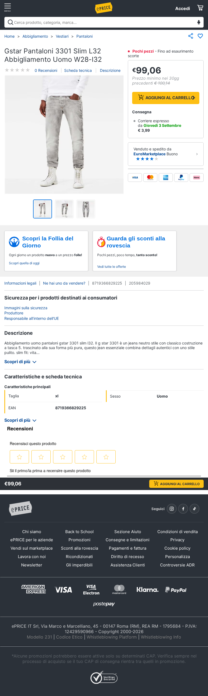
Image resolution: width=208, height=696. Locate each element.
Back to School (79, 531)
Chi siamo (31, 531)
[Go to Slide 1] (42, 208)
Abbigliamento (35, 36)
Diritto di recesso (127, 556)
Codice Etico (69, 637)
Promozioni (79, 539)
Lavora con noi (32, 556)
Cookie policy (177, 548)
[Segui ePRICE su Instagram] (172, 509)
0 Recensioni (46, 70)
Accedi (182, 8)
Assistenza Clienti (127, 565)
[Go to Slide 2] (64, 208)
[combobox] (104, 22)
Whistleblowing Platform (112, 637)
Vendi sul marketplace (32, 548)
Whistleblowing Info (161, 637)
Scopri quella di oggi (24, 263)
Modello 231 (39, 637)
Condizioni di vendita (177, 531)
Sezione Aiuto (127, 531)
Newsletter (31, 565)
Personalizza (177, 556)
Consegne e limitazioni (128, 539)
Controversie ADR (177, 565)
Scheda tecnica (78, 70)
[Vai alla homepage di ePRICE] (20, 509)
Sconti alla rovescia (79, 548)
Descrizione (110, 70)
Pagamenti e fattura (127, 548)
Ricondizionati (79, 556)
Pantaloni (84, 36)
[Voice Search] (199, 23)
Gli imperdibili (79, 565)
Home (9, 36)
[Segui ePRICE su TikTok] (194, 509)
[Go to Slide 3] (85, 208)
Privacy (177, 539)
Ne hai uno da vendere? (64, 283)
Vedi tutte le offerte (111, 267)
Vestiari (62, 36)
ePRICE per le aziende (31, 539)
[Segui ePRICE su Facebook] (183, 509)
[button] (64, 135)
